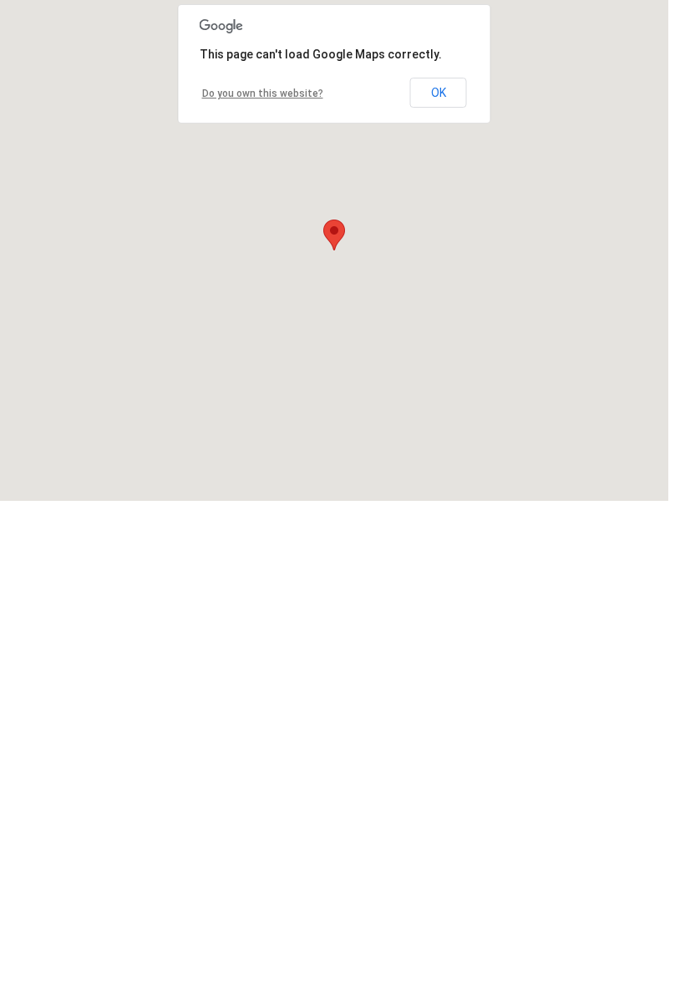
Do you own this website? (262, 93)
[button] (334, 235)
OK (438, 92)
